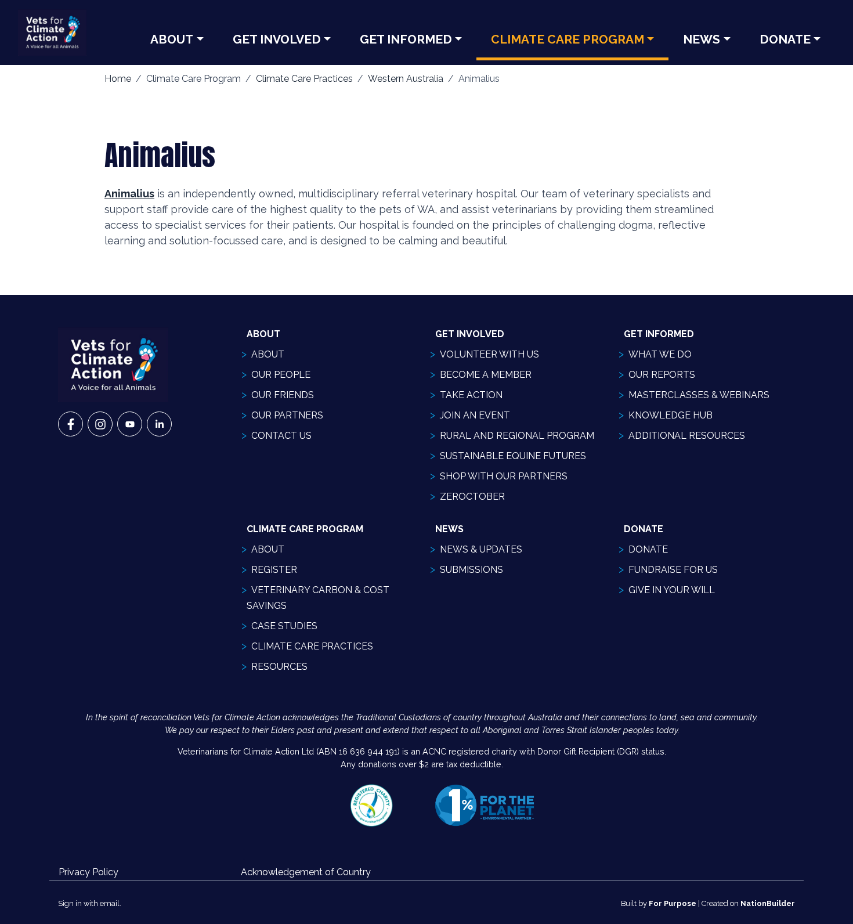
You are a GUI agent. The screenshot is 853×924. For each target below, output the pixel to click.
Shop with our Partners (504, 476)
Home (117, 78)
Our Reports (661, 374)
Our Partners (287, 415)
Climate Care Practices (304, 78)
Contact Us (281, 435)
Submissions (471, 569)
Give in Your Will (671, 589)
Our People (280, 374)
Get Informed (406, 39)
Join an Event (475, 415)
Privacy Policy (88, 872)
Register (274, 569)
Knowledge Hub (670, 415)
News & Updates (481, 549)
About (171, 39)
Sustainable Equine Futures (513, 455)
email (110, 903)
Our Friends (282, 394)
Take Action (471, 394)
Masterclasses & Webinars (698, 394)
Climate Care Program (567, 39)
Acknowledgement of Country (306, 872)
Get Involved (277, 39)
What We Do (660, 354)
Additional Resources (686, 435)
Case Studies (284, 625)
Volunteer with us (489, 354)
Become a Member (486, 374)
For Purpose (672, 903)
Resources (279, 666)
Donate (785, 39)
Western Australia (405, 78)
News (701, 39)
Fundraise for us (673, 569)
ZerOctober (472, 496)
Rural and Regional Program (517, 435)
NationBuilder (767, 903)
